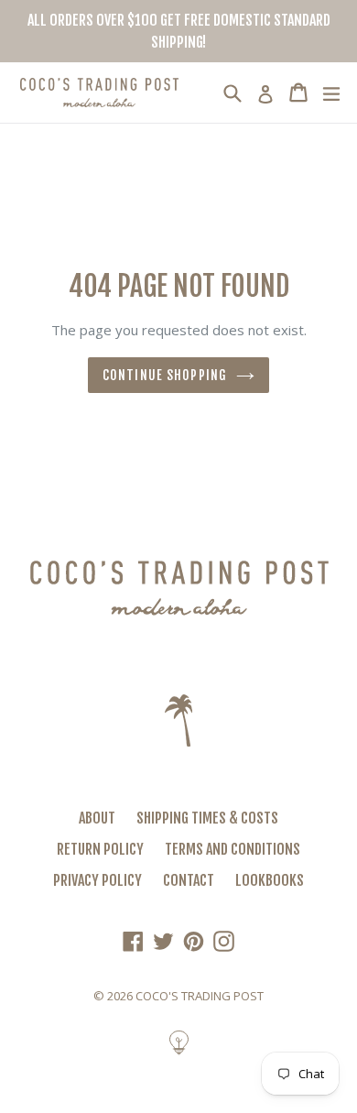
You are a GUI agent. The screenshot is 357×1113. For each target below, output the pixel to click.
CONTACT (188, 880)
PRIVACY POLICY (97, 880)
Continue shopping (165, 375)
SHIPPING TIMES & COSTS (207, 818)
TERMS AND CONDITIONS (232, 849)
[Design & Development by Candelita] (179, 1052)
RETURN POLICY (100, 849)
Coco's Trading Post (199, 996)
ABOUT (97, 818)
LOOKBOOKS (269, 880)
